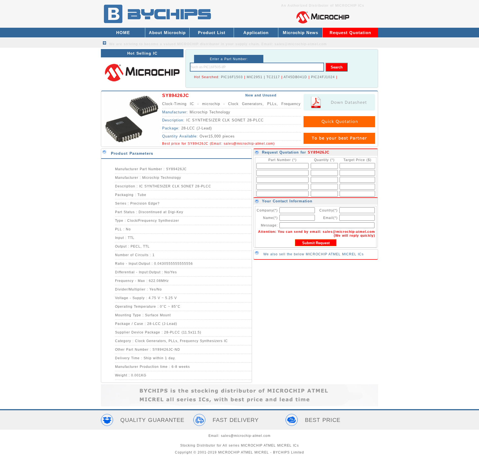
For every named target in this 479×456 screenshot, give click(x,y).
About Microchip (167, 32)
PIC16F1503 (232, 77)
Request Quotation (350, 32)
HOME (123, 32)
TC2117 (273, 77)
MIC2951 (255, 77)
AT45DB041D (295, 77)
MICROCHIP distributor (198, 44)
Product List (211, 32)
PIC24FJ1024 (323, 77)
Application (256, 32)
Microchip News (300, 32)
